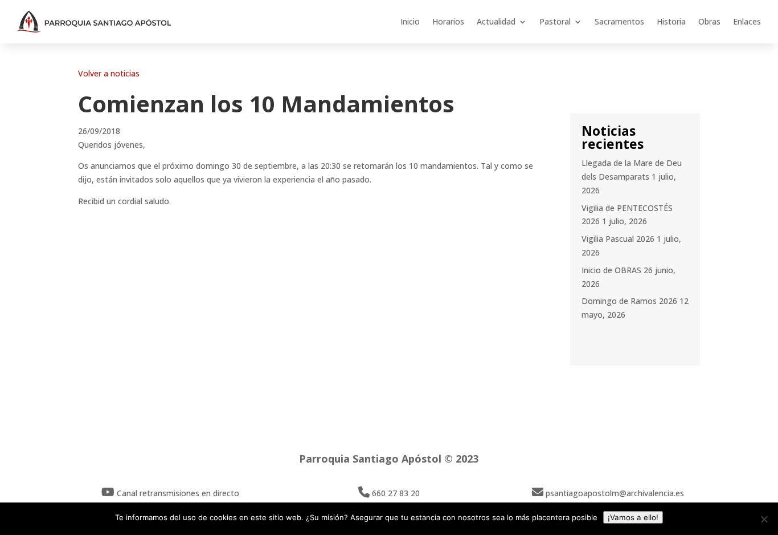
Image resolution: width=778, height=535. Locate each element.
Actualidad (496, 21)
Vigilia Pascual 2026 (618, 238)
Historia (671, 21)
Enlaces (747, 21)
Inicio (410, 21)
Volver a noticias (109, 73)
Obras (709, 21)
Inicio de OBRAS (611, 270)
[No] (763, 519)
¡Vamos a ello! (633, 517)
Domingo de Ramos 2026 (629, 300)
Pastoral (555, 21)
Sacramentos (619, 21)
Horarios (448, 21)
